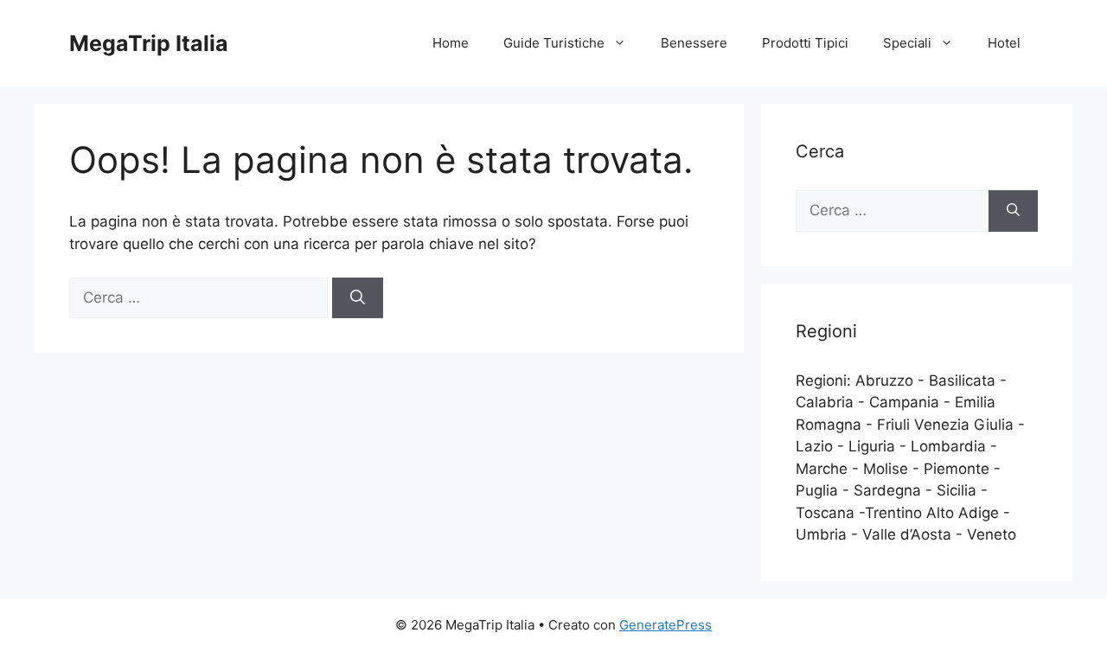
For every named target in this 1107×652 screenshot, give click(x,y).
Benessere (694, 43)
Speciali (907, 43)
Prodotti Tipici (805, 43)
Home (450, 43)
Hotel (1004, 43)
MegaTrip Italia (148, 43)
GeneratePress (665, 625)
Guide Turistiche (554, 43)
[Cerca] (357, 298)
